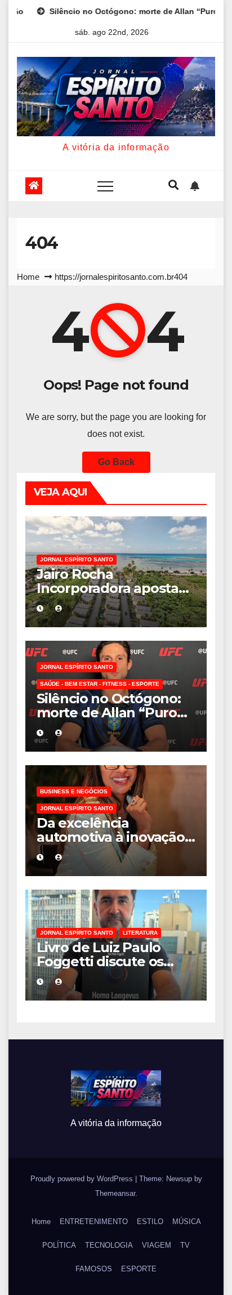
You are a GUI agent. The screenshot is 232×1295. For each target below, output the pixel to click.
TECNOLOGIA (109, 1245)
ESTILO (150, 1221)
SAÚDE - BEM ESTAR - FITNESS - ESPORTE (99, 684)
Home (28, 277)
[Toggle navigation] (105, 185)
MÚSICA (186, 1221)
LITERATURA (140, 933)
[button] (173, 185)
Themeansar (115, 1193)
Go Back (116, 462)
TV (185, 1245)
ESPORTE (139, 1269)
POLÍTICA (59, 1245)
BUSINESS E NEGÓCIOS (74, 791)
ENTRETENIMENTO (94, 1221)
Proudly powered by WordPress (82, 1179)
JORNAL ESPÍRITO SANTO (76, 559)
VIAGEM (156, 1245)
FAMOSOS (93, 1269)
